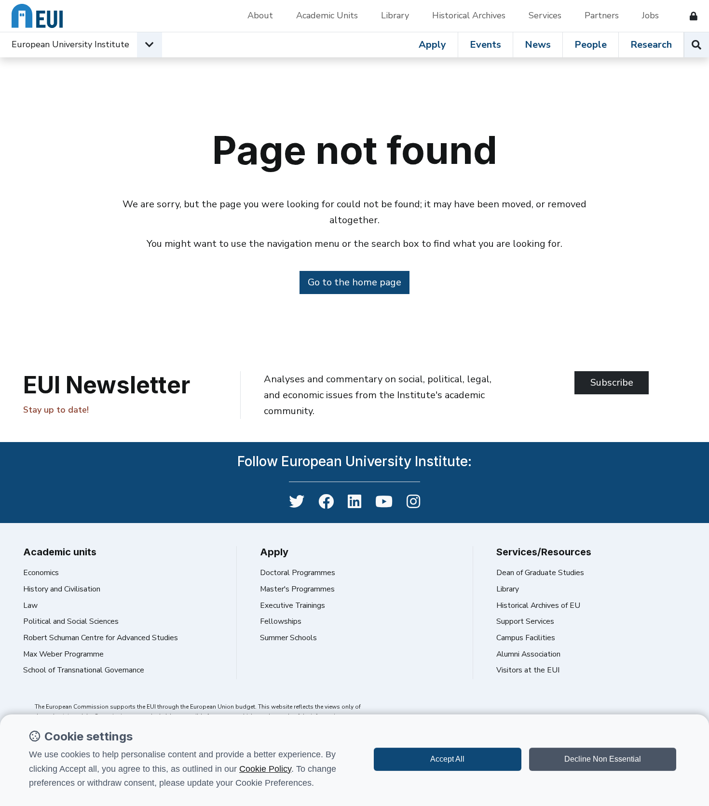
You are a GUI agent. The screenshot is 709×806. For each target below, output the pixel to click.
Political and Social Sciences (71, 621)
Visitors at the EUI (527, 670)
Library (395, 15)
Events (485, 44)
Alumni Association (528, 654)
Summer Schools (288, 637)
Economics (41, 572)
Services (545, 15)
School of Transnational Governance (83, 670)
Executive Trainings (292, 605)
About (260, 15)
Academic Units (327, 15)
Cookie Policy (265, 769)
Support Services (525, 621)
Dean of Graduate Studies (540, 572)
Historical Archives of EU (538, 605)
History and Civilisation (61, 589)
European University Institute (70, 44)
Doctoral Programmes (297, 572)
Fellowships (280, 621)
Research (651, 44)
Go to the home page (354, 282)
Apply (432, 44)
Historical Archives (468, 15)
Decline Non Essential (602, 759)
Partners (602, 15)
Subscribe (611, 382)
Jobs (650, 15)
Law (30, 605)
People (590, 44)
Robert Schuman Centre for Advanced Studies (100, 637)
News (538, 44)
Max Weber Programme (63, 654)
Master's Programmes (297, 589)
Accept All (447, 759)
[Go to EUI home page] (37, 16)
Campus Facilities (525, 637)
